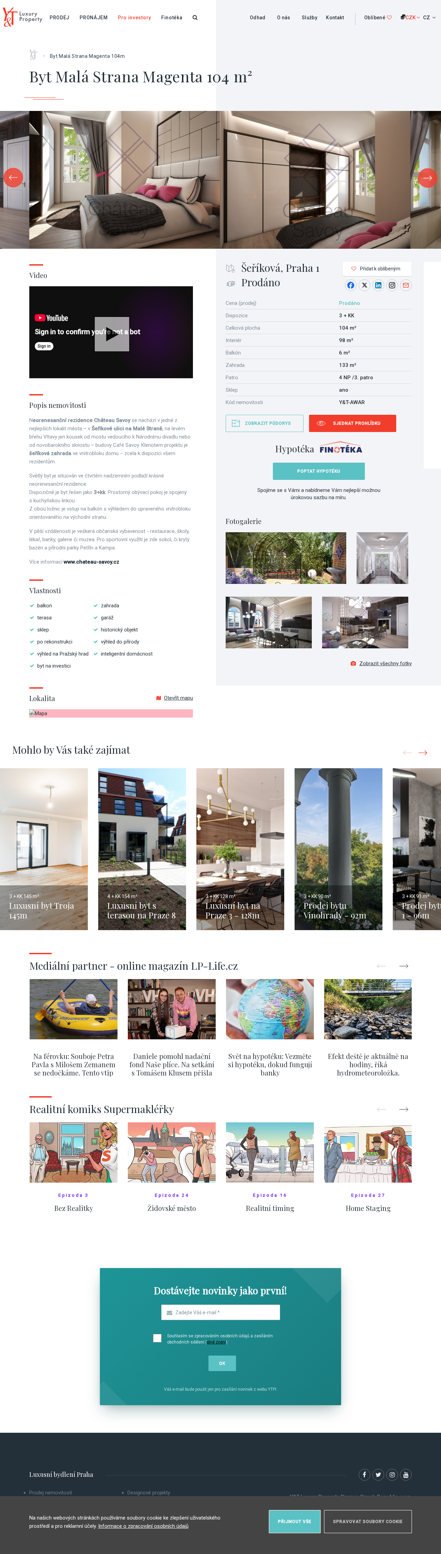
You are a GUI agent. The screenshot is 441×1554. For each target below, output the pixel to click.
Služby (309, 17)
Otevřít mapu (178, 698)
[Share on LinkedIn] (378, 285)
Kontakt (335, 17)
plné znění (216, 1342)
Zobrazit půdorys (268, 423)
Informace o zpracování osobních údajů (143, 1526)
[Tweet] (364, 285)
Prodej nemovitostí (50, 1493)
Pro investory (134, 17)
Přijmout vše (294, 1521)
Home (36, 52)
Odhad (258, 17)
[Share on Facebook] (351, 285)
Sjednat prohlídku (357, 423)
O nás (283, 17)
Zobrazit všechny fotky (385, 663)
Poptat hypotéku (318, 471)
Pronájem (94, 17)
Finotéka (172, 17)
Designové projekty (148, 1493)
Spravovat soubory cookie (368, 1521)
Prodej (60, 17)
